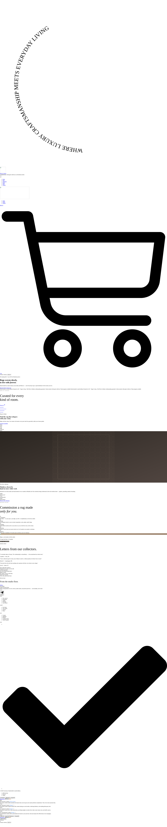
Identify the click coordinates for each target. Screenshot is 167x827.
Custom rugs (8, 387)
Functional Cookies (5, 805)
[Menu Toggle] (0, 176)
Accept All (13, 797)
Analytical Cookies (5, 808)
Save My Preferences (9, 816)
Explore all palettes (4, 423)
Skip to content (3, 173)
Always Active (12, 801)
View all (2, 405)
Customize (3, 797)
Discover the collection (4, 500)
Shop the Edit (3, 387)
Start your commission (4, 541)
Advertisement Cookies (6, 812)
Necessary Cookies (5, 801)
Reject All (7, 797)
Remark (11, 805)
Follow (1, 585)
